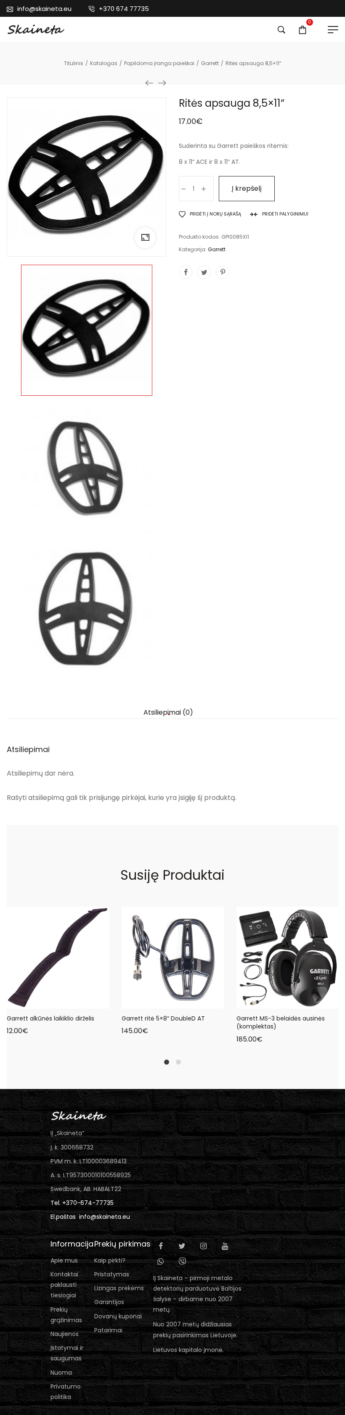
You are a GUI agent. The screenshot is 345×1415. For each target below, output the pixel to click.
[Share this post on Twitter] (204, 272)
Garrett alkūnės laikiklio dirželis (50, 1018)
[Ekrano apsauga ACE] (162, 83)
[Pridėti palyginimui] (89, 1000)
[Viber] (182, 1261)
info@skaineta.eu (104, 1216)
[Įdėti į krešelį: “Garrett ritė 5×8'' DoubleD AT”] (141, 1000)
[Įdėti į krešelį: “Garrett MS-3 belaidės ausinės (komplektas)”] (256, 1000)
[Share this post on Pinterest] (222, 272)
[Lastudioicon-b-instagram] (203, 1246)
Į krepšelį (247, 188)
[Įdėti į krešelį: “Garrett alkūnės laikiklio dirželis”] (26, 1000)
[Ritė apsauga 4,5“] (149, 83)
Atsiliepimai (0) (168, 712)
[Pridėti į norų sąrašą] (68, 1000)
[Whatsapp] (160, 1261)
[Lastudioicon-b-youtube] (225, 1246)
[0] (302, 29)
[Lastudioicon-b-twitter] (182, 1246)
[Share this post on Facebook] (185, 272)
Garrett (217, 249)
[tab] (168, 712)
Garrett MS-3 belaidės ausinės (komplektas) (280, 1022)
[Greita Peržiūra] (47, 1000)
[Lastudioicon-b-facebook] (160, 1246)
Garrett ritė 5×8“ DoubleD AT (163, 1018)
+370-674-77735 (88, 1203)
